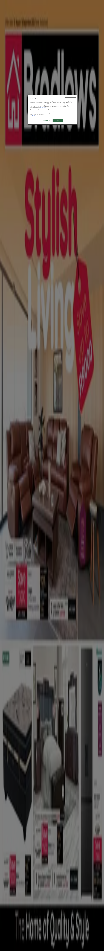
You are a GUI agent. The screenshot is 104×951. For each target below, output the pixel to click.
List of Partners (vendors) (35, 115)
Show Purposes (46, 120)
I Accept (57, 120)
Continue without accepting (70, 97)
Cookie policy (43, 107)
